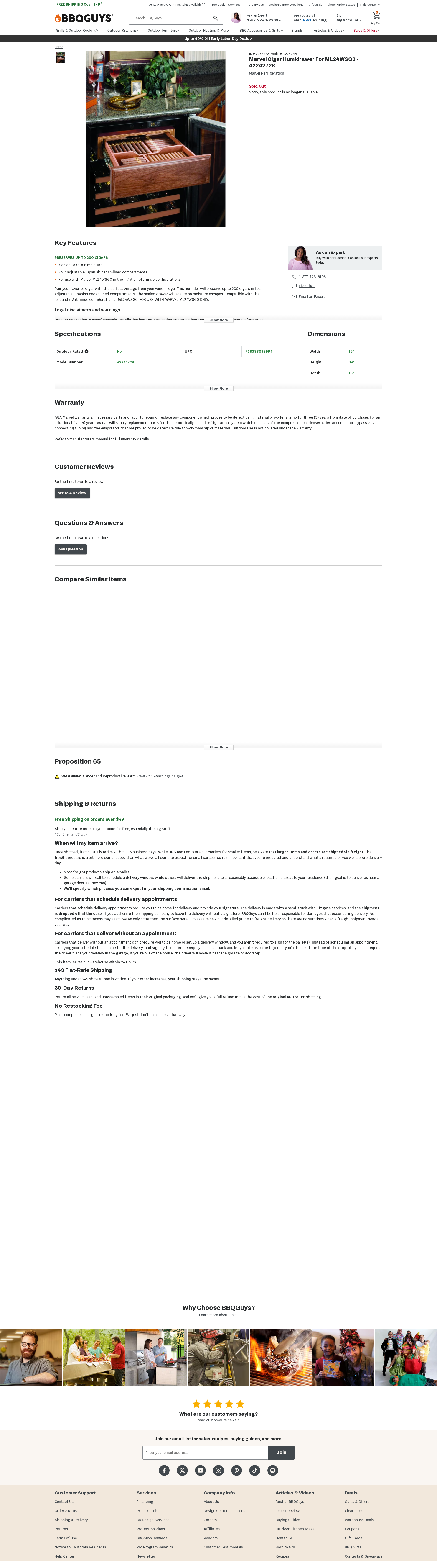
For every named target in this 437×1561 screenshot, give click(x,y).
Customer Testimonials (223, 1547)
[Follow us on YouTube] (200, 1470)
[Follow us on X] (182, 1470)
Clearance (353, 1510)
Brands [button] (297, 30)
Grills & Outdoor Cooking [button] (76, 30)
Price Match (147, 1510)
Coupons (352, 1529)
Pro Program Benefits (155, 1547)
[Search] (215, 18)
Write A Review (72, 493)
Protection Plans (151, 1529)
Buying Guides (288, 1519)
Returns (61, 1529)
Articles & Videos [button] (328, 30)
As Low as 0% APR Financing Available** (177, 5)
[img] (156, 140)
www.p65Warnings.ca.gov (161, 776)
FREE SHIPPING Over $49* (79, 4)
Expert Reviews (288, 1510)
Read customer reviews (216, 1420)
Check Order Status (341, 5)
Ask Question (70, 549)
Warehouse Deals (359, 1519)
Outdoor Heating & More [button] (209, 30)
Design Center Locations (286, 5)
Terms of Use (66, 1538)
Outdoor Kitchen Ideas (295, 1529)
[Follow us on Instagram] (218, 1470)
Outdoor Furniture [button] (163, 30)
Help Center (64, 1556)
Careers (210, 1519)
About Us (211, 1501)
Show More (218, 320)
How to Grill (285, 1538)
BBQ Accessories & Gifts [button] (260, 30)
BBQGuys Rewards (152, 1538)
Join (281, 1452)
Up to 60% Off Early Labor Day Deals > (218, 38)
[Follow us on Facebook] (164, 1470)
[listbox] (60, 57)
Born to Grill (286, 1547)
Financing (145, 1501)
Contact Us (64, 1501)
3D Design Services (153, 1519)
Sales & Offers (357, 1501)
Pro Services (255, 5)
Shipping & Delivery (71, 1519)
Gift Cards (315, 5)
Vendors (211, 1538)
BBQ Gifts (353, 1547)
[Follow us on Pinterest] (236, 1470)
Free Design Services (226, 5)
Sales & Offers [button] (365, 30)
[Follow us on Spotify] (272, 1470)
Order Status (66, 1510)
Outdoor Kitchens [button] (122, 30)
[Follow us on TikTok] (254, 1470)
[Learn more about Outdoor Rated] (86, 351)
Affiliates (212, 1529)
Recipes (282, 1556)
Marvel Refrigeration (266, 73)
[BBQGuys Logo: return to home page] (90, 18)
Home (59, 47)
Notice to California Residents (80, 1547)
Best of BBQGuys (290, 1501)
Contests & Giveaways (363, 1556)
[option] (60, 61)
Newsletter (146, 1556)
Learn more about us (216, 1315)
